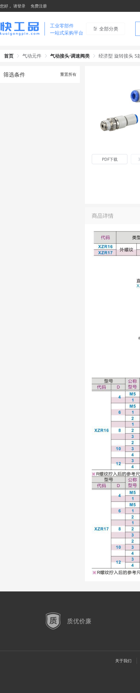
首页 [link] (9, 55)
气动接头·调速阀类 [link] (70, 55)
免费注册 (39, 6)
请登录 (19, 6)
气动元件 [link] (31, 55)
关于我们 (123, 661)
